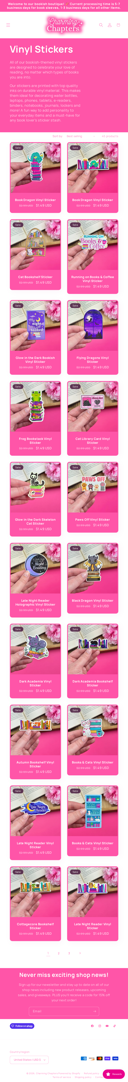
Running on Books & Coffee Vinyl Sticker (92, 279)
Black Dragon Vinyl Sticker (92, 600)
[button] (8, 25)
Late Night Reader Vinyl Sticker (35, 845)
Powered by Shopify (69, 1073)
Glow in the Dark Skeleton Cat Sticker (35, 522)
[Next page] (80, 953)
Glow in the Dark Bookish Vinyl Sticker (35, 360)
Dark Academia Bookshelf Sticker (93, 683)
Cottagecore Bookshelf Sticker (35, 926)
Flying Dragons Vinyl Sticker (93, 360)
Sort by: (58, 136)
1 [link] (48, 953)
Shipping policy (83, 1077)
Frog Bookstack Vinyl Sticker (35, 441)
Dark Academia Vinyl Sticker (35, 683)
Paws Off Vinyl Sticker (92, 520)
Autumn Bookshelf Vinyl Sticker (35, 764)
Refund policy (91, 1073)
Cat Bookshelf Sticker (35, 277)
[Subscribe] (94, 1011)
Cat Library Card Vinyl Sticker (93, 441)
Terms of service (62, 1077)
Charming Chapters (47, 1073)
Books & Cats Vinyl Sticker (92, 762)
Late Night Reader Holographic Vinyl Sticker (35, 602)
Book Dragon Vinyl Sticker (35, 200)
